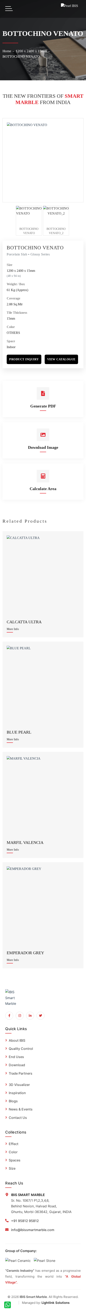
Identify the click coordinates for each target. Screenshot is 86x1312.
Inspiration (17, 1093)
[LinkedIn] (30, 1016)
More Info (13, 629)
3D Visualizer (19, 1085)
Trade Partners (20, 1073)
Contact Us (18, 1117)
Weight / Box (16, 284)
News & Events (21, 1109)
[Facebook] (9, 1016)
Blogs (13, 1101)
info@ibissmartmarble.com (32, 1230)
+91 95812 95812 (25, 1221)
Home (7, 51)
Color (11, 327)
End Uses (16, 1057)
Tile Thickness (17, 312)
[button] (24, 359)
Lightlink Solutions (56, 1303)
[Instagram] (20, 1016)
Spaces (14, 1160)
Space (11, 341)
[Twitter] (40, 1016)
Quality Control (21, 1048)
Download (17, 1065)
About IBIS (17, 1040)
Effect (13, 1144)
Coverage (13, 298)
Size (9, 265)
